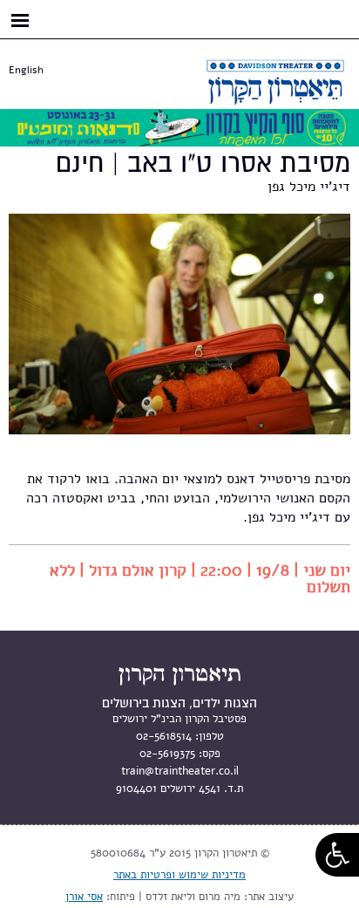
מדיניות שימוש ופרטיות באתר (179, 875)
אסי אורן (84, 897)
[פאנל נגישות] (337, 855)
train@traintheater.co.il (180, 771)
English (26, 70)
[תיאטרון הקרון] (254, 94)
